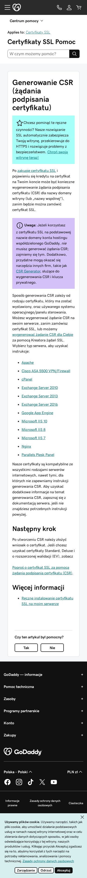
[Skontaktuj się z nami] (59, 7)
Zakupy (10, 735)
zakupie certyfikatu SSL (36, 170)
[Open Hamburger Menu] (5, 7)
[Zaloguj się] (69, 7)
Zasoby (10, 699)
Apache (28, 362)
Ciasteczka (76, 803)
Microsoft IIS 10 (34, 421)
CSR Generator (28, 271)
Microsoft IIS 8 (33, 429)
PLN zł (72, 772)
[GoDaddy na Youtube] (54, 784)
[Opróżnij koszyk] (79, 7)
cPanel (27, 379)
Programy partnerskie (21, 711)
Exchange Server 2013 (40, 396)
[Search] (74, 54)
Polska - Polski (16, 772)
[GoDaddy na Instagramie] (19, 784)
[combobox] (38, 54)
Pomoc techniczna (19, 686)
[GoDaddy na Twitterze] (42, 784)
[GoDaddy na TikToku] (30, 784)
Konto (9, 723)
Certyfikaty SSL (38, 32)
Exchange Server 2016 (40, 404)
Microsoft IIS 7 (33, 438)
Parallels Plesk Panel (38, 454)
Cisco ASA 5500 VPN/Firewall (46, 371)
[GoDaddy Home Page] (23, 752)
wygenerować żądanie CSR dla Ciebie (42, 334)
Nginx (26, 446)
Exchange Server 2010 (40, 387)
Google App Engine (37, 413)
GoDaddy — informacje (23, 674)
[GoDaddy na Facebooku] (7, 784)
